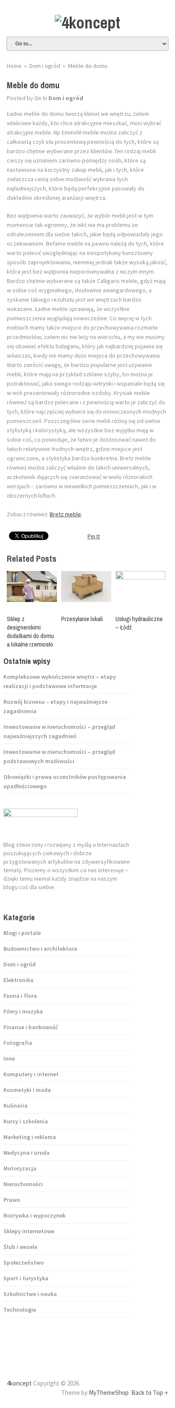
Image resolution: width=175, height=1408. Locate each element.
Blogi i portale (22, 933)
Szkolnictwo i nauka (30, 1294)
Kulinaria (15, 1105)
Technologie (19, 1309)
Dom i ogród (65, 98)
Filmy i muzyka (23, 1011)
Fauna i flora (20, 995)
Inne (9, 1058)
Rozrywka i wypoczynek (34, 1215)
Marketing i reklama (29, 1137)
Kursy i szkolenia (25, 1121)
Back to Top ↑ (149, 1392)
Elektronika (18, 980)
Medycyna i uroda (26, 1152)
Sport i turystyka (25, 1278)
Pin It (94, 536)
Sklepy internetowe (28, 1231)
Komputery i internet (31, 1074)
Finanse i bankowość (30, 1027)
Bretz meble (65, 514)
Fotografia (17, 1043)
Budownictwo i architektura (40, 948)
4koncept (19, 1383)
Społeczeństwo (23, 1262)
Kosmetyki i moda (27, 1090)
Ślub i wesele (20, 1247)
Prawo (11, 1200)
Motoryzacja (20, 1168)
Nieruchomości (23, 1184)
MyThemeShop (109, 1392)
